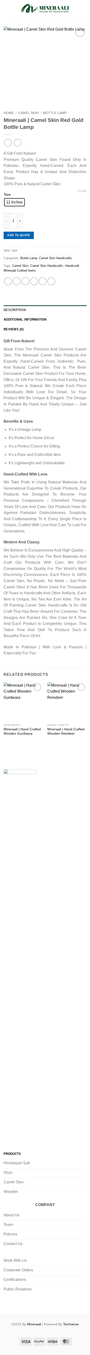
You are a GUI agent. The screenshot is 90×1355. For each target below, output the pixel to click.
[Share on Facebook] (17, 281)
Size (7, 194)
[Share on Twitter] (25, 281)
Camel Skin (28, 113)
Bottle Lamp (54, 113)
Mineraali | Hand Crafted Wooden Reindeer (65, 731)
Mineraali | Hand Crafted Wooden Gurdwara (22, 731)
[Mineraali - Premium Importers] (45, 8)
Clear (82, 191)
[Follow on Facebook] (8, 1136)
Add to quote (18, 235)
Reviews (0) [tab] (14, 329)
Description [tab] (15, 310)
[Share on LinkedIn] (51, 281)
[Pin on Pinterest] (43, 281)
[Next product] (8, 142)
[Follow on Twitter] (27, 1136)
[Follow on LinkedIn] (47, 1136)
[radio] (14, 202)
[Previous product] (17, 142)
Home (9, 113)
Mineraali (34, 1324)
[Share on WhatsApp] (8, 281)
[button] (6, 8)
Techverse (71, 1324)
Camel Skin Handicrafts (55, 258)
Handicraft (72, 266)
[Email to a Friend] (34, 281)
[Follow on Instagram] (18, 1136)
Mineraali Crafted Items (20, 270)
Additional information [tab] (25, 319)
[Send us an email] (37, 1136)
